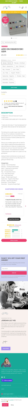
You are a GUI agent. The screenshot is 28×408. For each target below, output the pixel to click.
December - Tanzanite (8, 82)
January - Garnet (7, 63)
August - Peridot (15, 72)
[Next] (25, 2)
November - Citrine (8, 79)
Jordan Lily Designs (13, 396)
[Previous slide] (2, 206)
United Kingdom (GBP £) (8, 393)
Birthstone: (8, 60)
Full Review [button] (8, 213)
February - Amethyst (19, 63)
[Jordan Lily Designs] (6, 7)
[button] (14, 104)
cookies (11, 399)
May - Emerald (6, 69)
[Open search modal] (19, 7)
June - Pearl (16, 69)
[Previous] (2, 2)
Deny (12, 404)
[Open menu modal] (25, 7)
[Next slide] (25, 206)
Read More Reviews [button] (14, 219)
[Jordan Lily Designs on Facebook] (2, 377)
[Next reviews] (25, 104)
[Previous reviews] (2, 104)
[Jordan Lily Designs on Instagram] (4, 377)
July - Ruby (5, 72)
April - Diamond (20, 66)
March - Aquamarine (8, 66)
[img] (8, 194)
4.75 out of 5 (18, 225)
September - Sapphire (8, 76)
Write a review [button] (14, 240)
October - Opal (21, 76)
